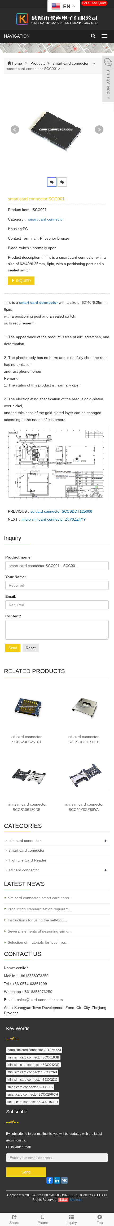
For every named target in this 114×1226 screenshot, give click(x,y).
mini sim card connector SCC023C (32, 1080)
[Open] (108, 79)
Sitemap (76, 1200)
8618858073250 (38, 992)
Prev (15, 129)
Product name (17, 557)
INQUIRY (23, 281)
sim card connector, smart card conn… (40, 898)
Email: (10, 596)
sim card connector (25, 840)
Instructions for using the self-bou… (37, 920)
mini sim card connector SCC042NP (33, 1065)
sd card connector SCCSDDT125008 (61, 511)
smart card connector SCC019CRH (32, 1102)
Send (12, 648)
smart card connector (71, 63)
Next (99, 129)
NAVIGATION (17, 36)
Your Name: (15, 577)
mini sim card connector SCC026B (32, 1072)
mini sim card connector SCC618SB (33, 1057)
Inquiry (71, 1222)
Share (14, 1222)
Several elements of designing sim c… (40, 931)
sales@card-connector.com (40, 1000)
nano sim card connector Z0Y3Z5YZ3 (34, 1050)
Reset (31, 648)
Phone (42, 1222)
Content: (13, 616)
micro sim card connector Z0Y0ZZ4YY (53, 519)
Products (37, 63)
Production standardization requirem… (40, 909)
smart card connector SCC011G (30, 1087)
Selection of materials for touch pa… (38, 942)
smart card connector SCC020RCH (32, 1094)
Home (17, 63)
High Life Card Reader (27, 860)
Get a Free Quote (94, 3)
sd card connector (24, 870)
